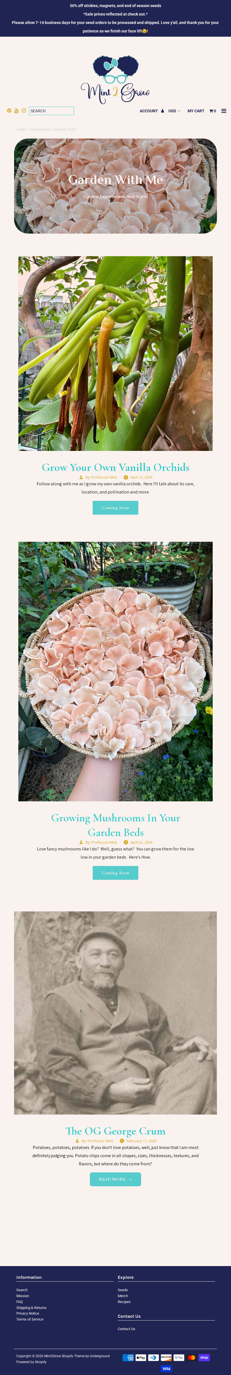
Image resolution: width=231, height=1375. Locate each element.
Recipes (124, 1302)
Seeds (123, 1290)
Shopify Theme (73, 1356)
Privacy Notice (27, 1313)
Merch (123, 1296)
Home (21, 129)
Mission (22, 1296)
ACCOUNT (149, 111)
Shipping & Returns (31, 1308)
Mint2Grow (52, 1356)
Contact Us (126, 1329)
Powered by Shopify (31, 1362)
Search (22, 1290)
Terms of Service (29, 1319)
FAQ (19, 1302)
